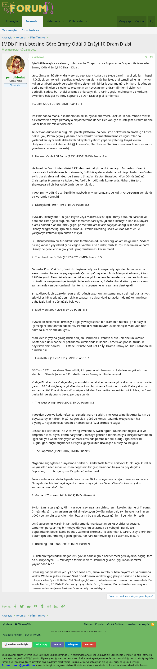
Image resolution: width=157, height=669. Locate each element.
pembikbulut (12, 49)
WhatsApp (41, 644)
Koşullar (99, 624)
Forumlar (32, 21)
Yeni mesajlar (9, 30)
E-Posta (89, 644)
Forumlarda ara (30, 30)
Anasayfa (12, 21)
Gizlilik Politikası (116, 624)
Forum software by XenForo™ (79, 631)
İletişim (88, 624)
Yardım (132, 624)
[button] (63, 21)
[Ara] (151, 21)
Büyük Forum (33, 634)
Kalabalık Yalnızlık (12, 634)
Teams (57, 644)
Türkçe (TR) (24, 624)
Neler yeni (53, 21)
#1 (151, 56)
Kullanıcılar (76, 21)
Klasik (8, 624)
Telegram (73, 644)
